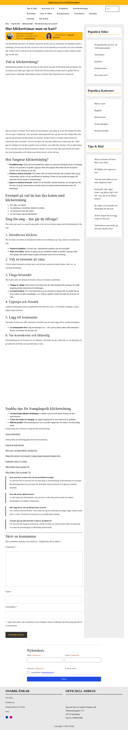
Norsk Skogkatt (101, 124)
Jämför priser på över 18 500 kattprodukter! (64, 2)
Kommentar (11, 547)
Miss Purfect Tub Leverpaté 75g (18, 472)
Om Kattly (43, 19)
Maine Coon (99, 103)
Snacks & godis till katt (15, 445)
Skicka (64, 679)
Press (7, 712)
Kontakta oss (10, 702)
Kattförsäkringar (80, 8)
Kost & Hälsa (46, 14)
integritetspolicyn (48, 672)
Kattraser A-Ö (48, 8)
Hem (7, 24)
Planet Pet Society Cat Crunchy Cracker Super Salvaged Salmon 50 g (33, 456)
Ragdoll (98, 110)
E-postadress (11, 607)
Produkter (63, 8)
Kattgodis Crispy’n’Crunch (16, 461)
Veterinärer (79, 14)
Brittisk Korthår (101, 131)
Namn (9, 592)
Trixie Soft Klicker (13, 434)
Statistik (30, 19)
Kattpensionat (63, 14)
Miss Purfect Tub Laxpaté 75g (17, 467)
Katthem (93, 14)
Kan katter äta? (101, 75)
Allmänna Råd (27, 24)
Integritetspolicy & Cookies (15, 707)
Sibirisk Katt (100, 117)
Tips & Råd (32, 8)
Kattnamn (31, 14)
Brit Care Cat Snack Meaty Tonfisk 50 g (21, 450)
